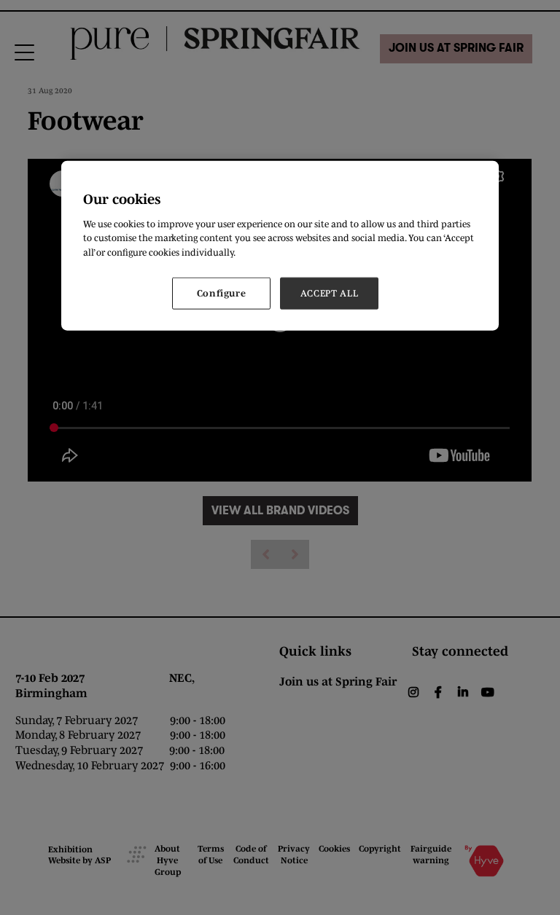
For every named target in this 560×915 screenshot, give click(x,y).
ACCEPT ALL (329, 293)
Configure (221, 293)
